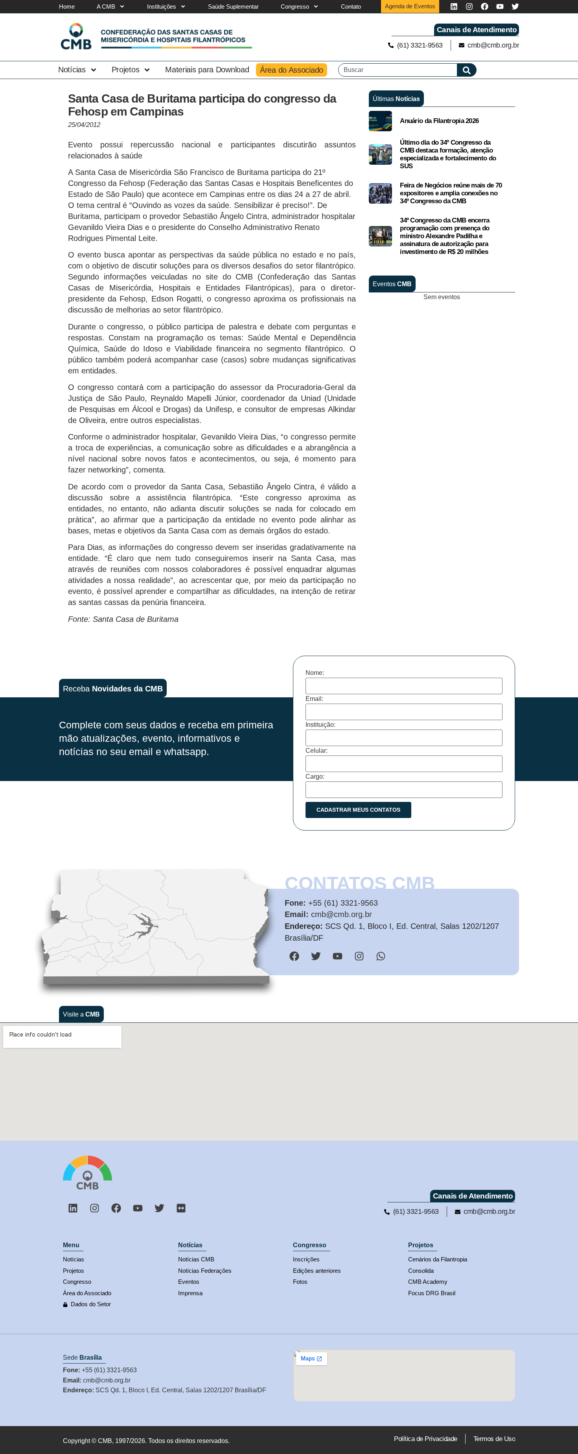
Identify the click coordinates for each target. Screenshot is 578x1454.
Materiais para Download (207, 69)
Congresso (295, 6)
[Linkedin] (454, 6)
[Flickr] (181, 1208)
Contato (351, 6)
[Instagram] (469, 6)
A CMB (106, 6)
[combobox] (397, 70)
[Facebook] (484, 6)
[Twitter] (515, 6)
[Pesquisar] (467, 70)
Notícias (72, 69)
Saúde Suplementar (233, 6)
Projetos (126, 69)
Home (67, 6)
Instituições (161, 6)
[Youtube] (500, 6)
